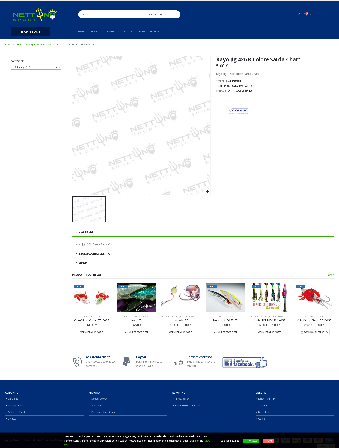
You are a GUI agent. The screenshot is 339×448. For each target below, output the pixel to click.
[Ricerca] (175, 14)
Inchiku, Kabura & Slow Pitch (186, 316)
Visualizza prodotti (91, 332)
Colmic (261, 418)
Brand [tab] (83, 262)
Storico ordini (98, 405)
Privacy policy (182, 398)
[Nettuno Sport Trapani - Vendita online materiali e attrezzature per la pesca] (35, 14)
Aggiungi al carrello (316, 332)
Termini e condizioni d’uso (189, 405)
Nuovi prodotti (15, 405)
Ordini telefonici (148, 31)
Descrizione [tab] (86, 232)
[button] (329, 275)
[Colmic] (238, 111)
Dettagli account (99, 398)
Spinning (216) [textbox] (35, 67)
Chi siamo (95, 31)
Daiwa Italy (263, 412)
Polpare (97, 316)
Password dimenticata (103, 412)
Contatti (126, 31)
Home (81, 31)
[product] (180, 297)
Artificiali (234, 90)
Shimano (263, 405)
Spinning (247, 90)
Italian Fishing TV (267, 398)
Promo (136, 316)
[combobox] (36, 67)
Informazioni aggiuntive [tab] (94, 253)
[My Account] (298, 14)
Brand (111, 31)
